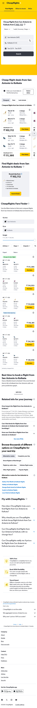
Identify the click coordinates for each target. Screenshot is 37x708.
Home (14, 624)
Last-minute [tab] (22, 100)
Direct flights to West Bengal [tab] (12, 460)
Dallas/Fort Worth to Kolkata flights (13, 482)
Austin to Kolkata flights (9, 490)
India (20, 624)
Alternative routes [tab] (9, 456)
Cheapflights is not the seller (12, 609)
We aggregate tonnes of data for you (15, 613)
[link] (15, 194)
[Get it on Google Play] (6, 691)
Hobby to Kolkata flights (10, 484)
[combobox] (20, 221)
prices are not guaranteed (9, 603)
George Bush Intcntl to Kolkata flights (14, 487)
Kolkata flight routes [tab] (26, 465)
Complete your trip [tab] (24, 456)
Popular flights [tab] (23, 470)
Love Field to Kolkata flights (11, 493)
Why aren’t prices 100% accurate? (14, 616)
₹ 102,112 (18, 24)
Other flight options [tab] (9, 470)
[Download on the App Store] (18, 691)
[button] (3, 3)
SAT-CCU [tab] (18, 392)
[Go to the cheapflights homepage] (14, 3)
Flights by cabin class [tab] (9, 465)
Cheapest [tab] (6, 100)
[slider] (35, 240)
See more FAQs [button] (18, 439)
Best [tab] (13, 100)
